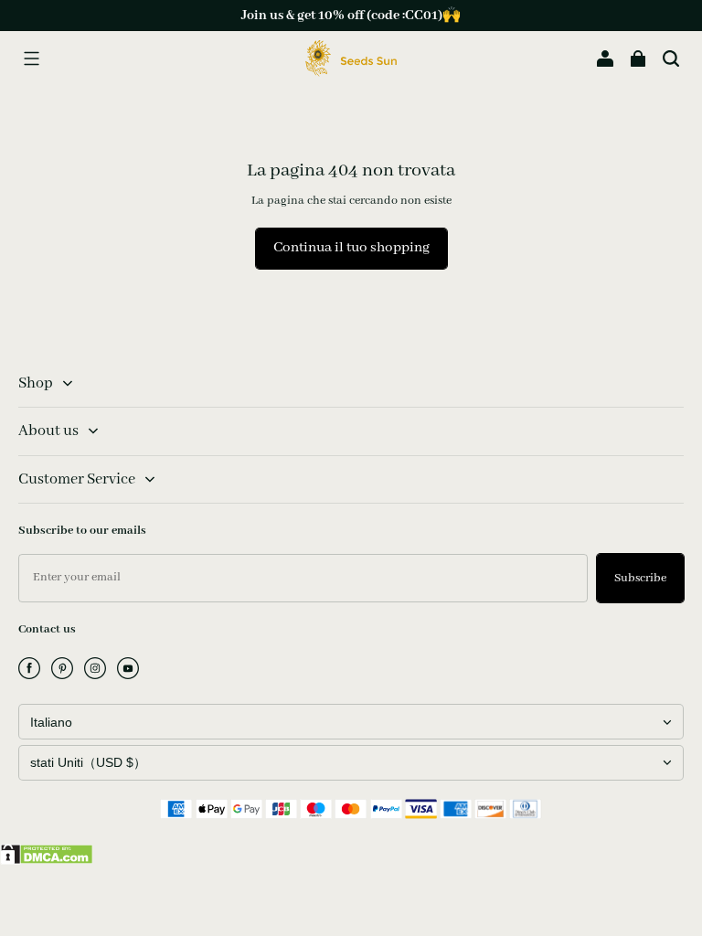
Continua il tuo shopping (351, 248)
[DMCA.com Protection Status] (46, 861)
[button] (31, 58)
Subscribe (640, 578)
